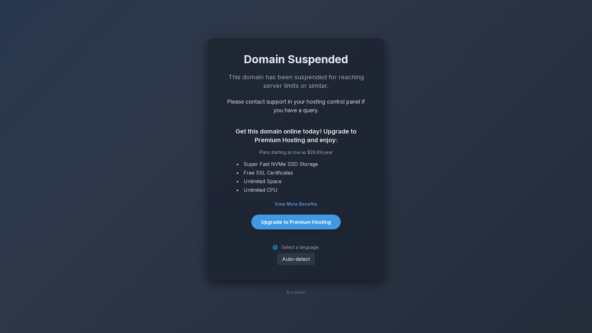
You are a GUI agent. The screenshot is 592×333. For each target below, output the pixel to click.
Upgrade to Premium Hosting (296, 222)
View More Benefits (296, 204)
